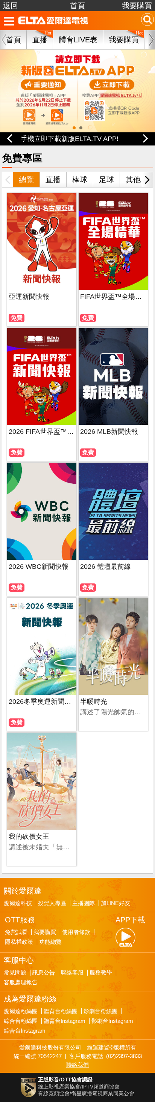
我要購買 (137, 5)
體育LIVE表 (78, 40)
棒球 (79, 179)
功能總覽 (50, 942)
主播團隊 (83, 903)
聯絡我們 (77, 1065)
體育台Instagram (64, 1021)
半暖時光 (93, 701)
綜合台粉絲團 (21, 1021)
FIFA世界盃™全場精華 (113, 296)
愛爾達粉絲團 (21, 1011)
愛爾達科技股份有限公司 (50, 1047)
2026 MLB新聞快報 (109, 431)
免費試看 (16, 932)
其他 (133, 179)
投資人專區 (52, 903)
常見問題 (15, 973)
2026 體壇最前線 (105, 566)
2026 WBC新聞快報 (38, 566)
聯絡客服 (72, 973)
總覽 (26, 179)
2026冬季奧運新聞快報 (42, 701)
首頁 (77, 5)
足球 (106, 179)
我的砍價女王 (29, 836)
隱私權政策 (19, 942)
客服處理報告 (21, 982)
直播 (53, 179)
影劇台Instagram (112, 1021)
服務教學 (101, 973)
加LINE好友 (115, 903)
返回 (10, 5)
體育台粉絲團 (61, 1011)
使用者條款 (76, 932)
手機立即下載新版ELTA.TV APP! (70, 138)
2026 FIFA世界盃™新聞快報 (42, 431)
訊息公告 (43, 973)
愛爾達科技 (18, 903)
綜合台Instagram (25, 1031)
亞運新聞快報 (29, 296)
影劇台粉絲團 (100, 1011)
